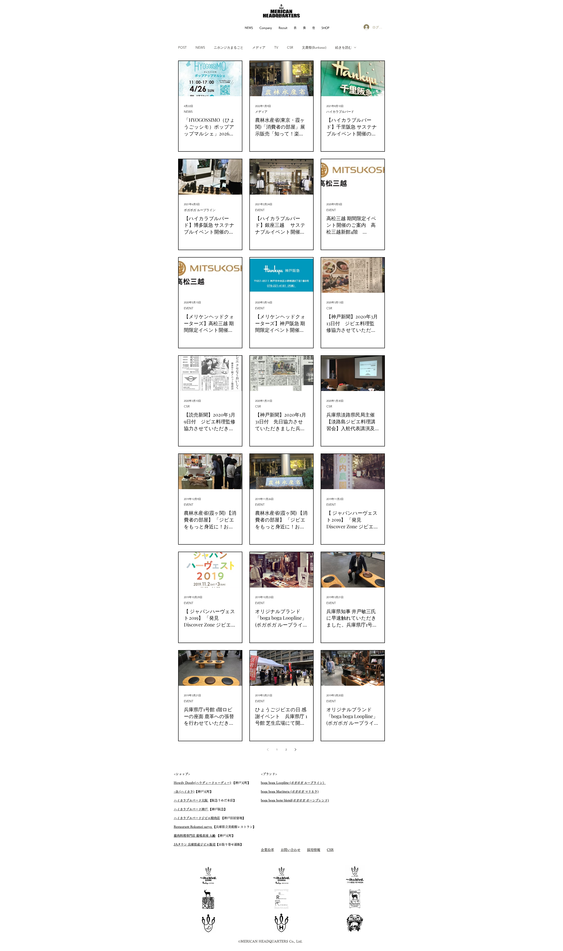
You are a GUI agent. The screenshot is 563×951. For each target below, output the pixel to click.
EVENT (260, 210)
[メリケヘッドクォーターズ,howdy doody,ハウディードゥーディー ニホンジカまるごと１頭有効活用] (281, 923)
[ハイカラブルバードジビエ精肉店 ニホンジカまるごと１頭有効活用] (354, 875)
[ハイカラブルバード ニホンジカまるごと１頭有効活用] (208, 875)
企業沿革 (267, 849)
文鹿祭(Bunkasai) (314, 47)
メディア (258, 47)
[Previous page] (268, 750)
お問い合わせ (290, 849)
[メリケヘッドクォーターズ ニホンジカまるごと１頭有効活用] (354, 899)
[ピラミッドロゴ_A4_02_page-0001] (281, 899)
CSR (290, 47)
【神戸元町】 (203, 791)
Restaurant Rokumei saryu (193, 826)
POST (182, 47)
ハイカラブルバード (340, 112)
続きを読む (343, 47)
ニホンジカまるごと (228, 47)
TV (276, 47)
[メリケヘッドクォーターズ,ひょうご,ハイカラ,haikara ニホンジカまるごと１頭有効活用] (208, 923)
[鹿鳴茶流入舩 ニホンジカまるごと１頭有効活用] (208, 899)
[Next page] (295, 750)
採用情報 (313, 849)
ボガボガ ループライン (200, 210)
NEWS (200, 47)
